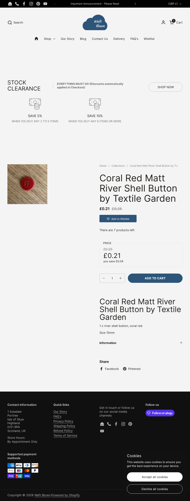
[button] (15, 22)
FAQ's (57, 416)
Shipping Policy (64, 426)
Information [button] (107, 343)
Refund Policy (63, 430)
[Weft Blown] (95, 22)
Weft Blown (42, 495)
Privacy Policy (63, 421)
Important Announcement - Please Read (95, 3)
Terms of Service (65, 435)
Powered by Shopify (65, 495)
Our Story (60, 411)
